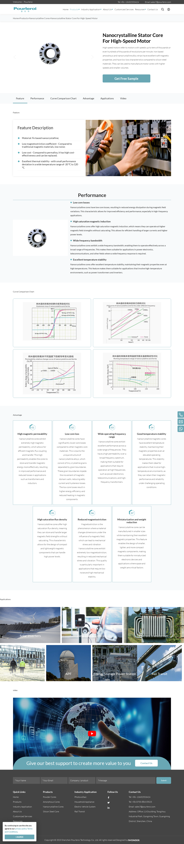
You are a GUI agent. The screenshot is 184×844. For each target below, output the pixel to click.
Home (65, 9)
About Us (107, 9)
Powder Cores (49, 797)
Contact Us (152, 9)
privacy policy (21, 828)
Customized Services (124, 9)
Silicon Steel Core (51, 811)
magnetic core (80, 447)
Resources (140, 9)
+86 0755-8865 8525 (142, 801)
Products (74, 9)
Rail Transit (79, 811)
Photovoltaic (80, 797)
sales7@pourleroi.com (161, 2)
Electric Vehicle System (85, 806)
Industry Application (90, 9)
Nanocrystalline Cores (53, 806)
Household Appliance (84, 801)
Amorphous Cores (51, 801)
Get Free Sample (126, 78)
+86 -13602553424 (130, 2)
